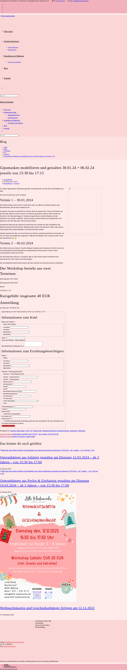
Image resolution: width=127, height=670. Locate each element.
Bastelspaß (21, 431)
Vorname (6, 327)
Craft (27, 431)
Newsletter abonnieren (12, 414)
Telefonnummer (8, 407)
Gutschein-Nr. (7, 416)
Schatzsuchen (13, 118)
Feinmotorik (37, 431)
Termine (16, 183)
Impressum (7, 665)
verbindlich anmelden (8, 426)
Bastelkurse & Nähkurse (12, 120)
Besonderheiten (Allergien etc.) (13, 346)
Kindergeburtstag (14, 115)
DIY (31, 431)
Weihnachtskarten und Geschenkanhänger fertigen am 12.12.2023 (47, 608)
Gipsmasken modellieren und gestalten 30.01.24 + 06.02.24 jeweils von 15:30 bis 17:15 (29, 156)
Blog (5, 126)
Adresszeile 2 (8, 382)
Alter (4, 338)
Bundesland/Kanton (10, 391)
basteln (13, 431)
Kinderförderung (63, 431)
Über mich (7, 110)
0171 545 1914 (60, 1)
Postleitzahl (7, 396)
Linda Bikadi (8, 179)
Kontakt (6, 128)
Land (5, 401)
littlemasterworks (10, 646)
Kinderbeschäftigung (49, 431)
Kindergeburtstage (10, 112)
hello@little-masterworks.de (80, 1)
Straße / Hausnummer (11, 377)
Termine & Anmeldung (15, 123)
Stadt (5, 386)
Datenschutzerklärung (10, 667)
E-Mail (4, 409)
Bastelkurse (8, 183)
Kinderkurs (73, 431)
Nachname (7, 332)
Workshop (81, 431)
